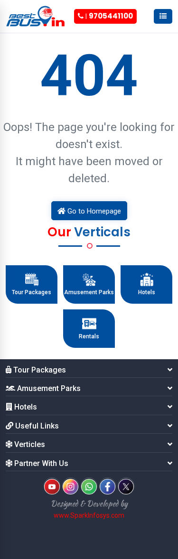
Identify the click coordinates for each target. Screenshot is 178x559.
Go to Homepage (93, 211)
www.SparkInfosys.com (89, 515)
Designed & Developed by (89, 503)
